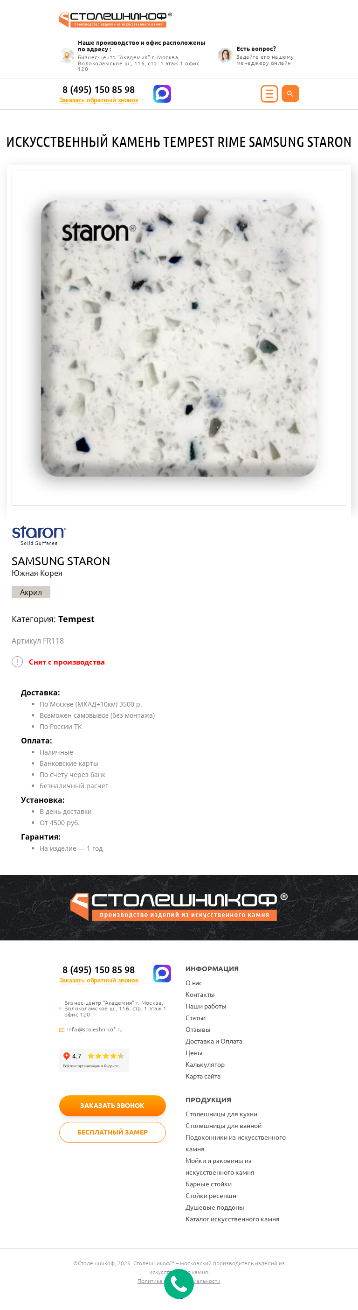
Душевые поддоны (215, 1207)
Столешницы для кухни (221, 1114)
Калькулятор (205, 1064)
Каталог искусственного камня (233, 1219)
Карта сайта (203, 1076)
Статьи (196, 1018)
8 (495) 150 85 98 (98, 89)
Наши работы (206, 1006)
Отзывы (198, 1029)
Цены (194, 1053)
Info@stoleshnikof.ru (95, 1029)
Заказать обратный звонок (99, 100)
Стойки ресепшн (211, 1195)
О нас (194, 983)
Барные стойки (209, 1184)
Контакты (200, 994)
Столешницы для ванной (224, 1125)
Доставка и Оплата (214, 1041)
